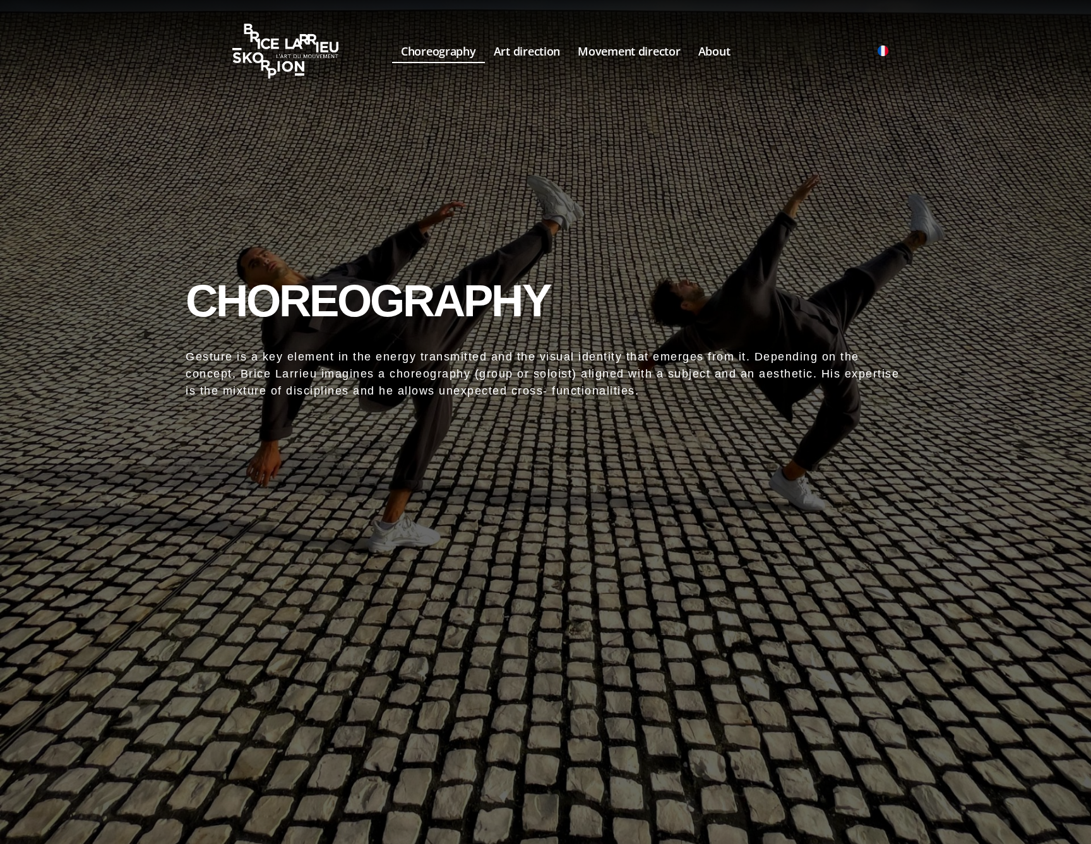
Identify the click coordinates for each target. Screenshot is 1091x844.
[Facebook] (834, 51)
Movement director (629, 51)
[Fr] (882, 51)
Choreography (438, 51)
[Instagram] (858, 51)
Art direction (527, 51)
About (714, 51)
